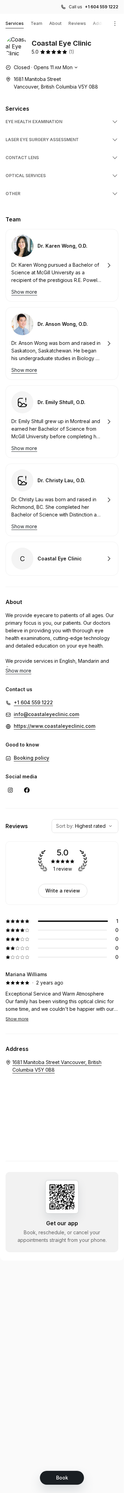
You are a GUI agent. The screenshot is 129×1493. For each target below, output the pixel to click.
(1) (71, 52)
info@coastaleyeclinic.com (46, 714)
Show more (17, 1019)
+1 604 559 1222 (101, 6)
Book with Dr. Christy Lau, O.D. (62, 500)
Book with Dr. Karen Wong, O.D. (62, 265)
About (55, 23)
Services (15, 23)
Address (102, 23)
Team (36, 23)
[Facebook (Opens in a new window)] (27, 790)
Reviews (77, 23)
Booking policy (31, 758)
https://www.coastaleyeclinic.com (54, 726)
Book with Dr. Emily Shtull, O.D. (62, 422)
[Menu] (115, 23)
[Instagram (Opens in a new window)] (10, 790)
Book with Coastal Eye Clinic (62, 558)
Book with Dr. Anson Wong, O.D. (62, 343)
